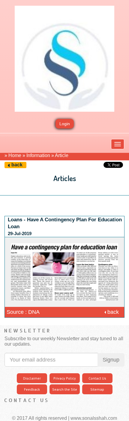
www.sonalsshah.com (93, 418)
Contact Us (97, 378)
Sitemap (97, 389)
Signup (111, 360)
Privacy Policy (64, 378)
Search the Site (64, 389)
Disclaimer (32, 378)
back (16, 164)
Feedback (32, 389)
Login (64, 123)
